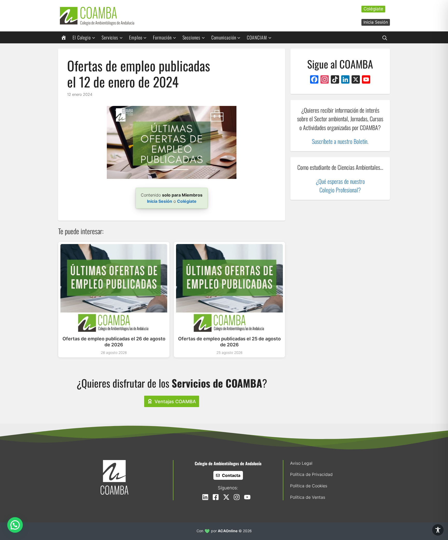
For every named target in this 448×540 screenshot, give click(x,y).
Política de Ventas (307, 497)
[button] (385, 37)
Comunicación (223, 37)
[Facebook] (314, 80)
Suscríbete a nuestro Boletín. (340, 141)
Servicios (110, 37)
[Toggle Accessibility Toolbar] (438, 530)
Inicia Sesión (375, 22)
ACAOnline (227, 531)
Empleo (135, 37)
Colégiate (373, 8)
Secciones (191, 37)
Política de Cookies (308, 485)
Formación (162, 37)
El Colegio (82, 37)
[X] (356, 80)
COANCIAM (257, 37)
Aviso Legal (301, 463)
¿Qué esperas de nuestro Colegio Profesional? (340, 185)
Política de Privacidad (311, 474)
